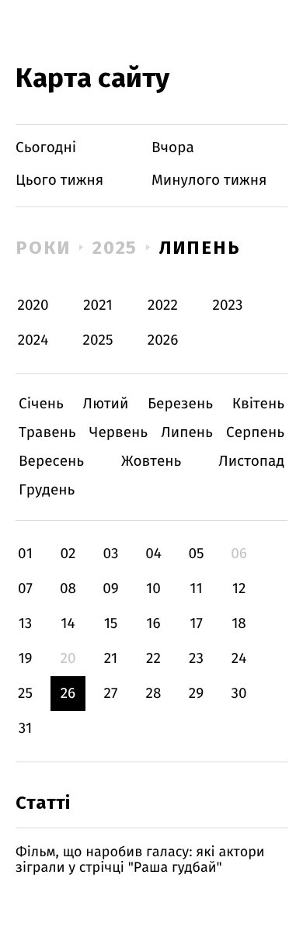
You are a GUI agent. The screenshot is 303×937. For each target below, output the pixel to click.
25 (25, 694)
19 (25, 659)
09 (111, 589)
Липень (200, 248)
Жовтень (151, 461)
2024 (33, 340)
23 (196, 659)
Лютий (106, 404)
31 (26, 728)
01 (25, 554)
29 (196, 694)
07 (25, 589)
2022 (163, 305)
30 (238, 694)
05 (196, 554)
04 (153, 554)
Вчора (173, 148)
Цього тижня (59, 180)
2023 (228, 305)
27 (111, 694)
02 (67, 554)
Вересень (51, 461)
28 (154, 694)
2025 (115, 248)
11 (196, 589)
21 (111, 659)
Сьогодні (46, 148)
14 (68, 624)
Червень (118, 433)
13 (26, 624)
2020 (33, 305)
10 (153, 589)
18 (239, 624)
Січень (41, 404)
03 (110, 554)
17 (196, 624)
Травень (47, 433)
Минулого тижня (209, 180)
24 (239, 659)
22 (153, 659)
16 (153, 624)
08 (68, 589)
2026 (163, 340)
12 (239, 589)
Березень (180, 404)
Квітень (258, 404)
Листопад (251, 461)
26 (68, 694)
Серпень (255, 433)
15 (111, 624)
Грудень (47, 490)
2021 (98, 305)
